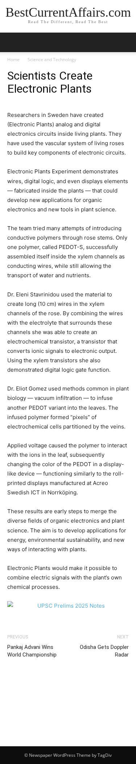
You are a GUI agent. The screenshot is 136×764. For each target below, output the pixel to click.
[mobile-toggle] (12, 42)
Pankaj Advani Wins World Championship (32, 651)
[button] (126, 42)
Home (13, 59)
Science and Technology (52, 59)
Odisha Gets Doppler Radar (104, 651)
